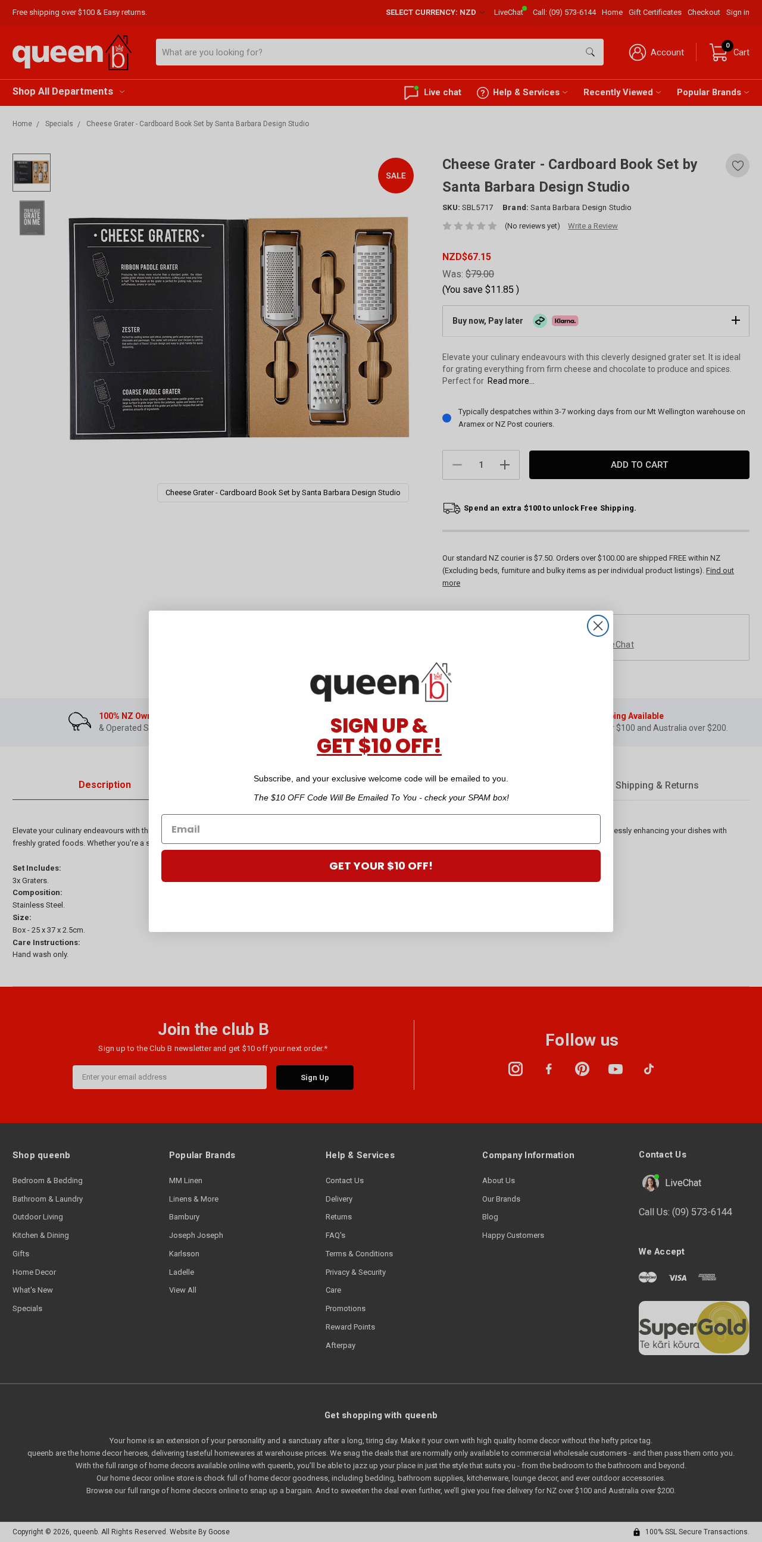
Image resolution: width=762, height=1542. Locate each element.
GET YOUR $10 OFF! (381, 865)
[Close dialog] (598, 625)
